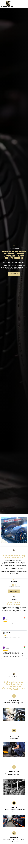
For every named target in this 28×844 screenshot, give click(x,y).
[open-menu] (25, 4)
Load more (14, 661)
